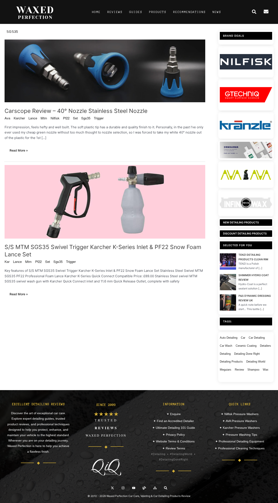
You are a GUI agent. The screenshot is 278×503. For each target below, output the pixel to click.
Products (157, 12)
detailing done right (247, 353)
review (239, 369)
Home (96, 12)
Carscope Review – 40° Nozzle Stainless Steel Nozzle (76, 110)
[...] (260, 268)
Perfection (35, 17)
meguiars (225, 369)
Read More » (21, 151)
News (216, 12)
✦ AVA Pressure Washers (239, 421)
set (75, 118)
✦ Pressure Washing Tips (239, 434)
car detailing (257, 337)
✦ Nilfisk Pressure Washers (239, 414)
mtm (44, 118)
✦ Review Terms (173, 448)
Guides (135, 12)
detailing (225, 353)
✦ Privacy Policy (173, 434)
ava (7, 118)
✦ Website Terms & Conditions (173, 441)
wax (265, 369)
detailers (265, 345)
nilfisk (55, 118)
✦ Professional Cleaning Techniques (240, 448)
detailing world (255, 361)
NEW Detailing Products (241, 222)
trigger (99, 118)
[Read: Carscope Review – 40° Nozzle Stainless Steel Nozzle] (105, 71)
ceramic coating (246, 345)
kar (7, 261)
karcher (19, 118)
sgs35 (85, 118)
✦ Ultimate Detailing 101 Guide (173, 427)
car (243, 337)
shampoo (253, 369)
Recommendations (189, 12)
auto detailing (228, 337)
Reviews (114, 12)
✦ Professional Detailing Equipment (239, 441)
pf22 (66, 118)
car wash (226, 345)
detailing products (231, 361)
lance (32, 118)
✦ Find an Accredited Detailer (173, 421)
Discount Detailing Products (245, 233)
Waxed (35, 10)
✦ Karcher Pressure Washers (239, 427)
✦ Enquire (174, 414)
